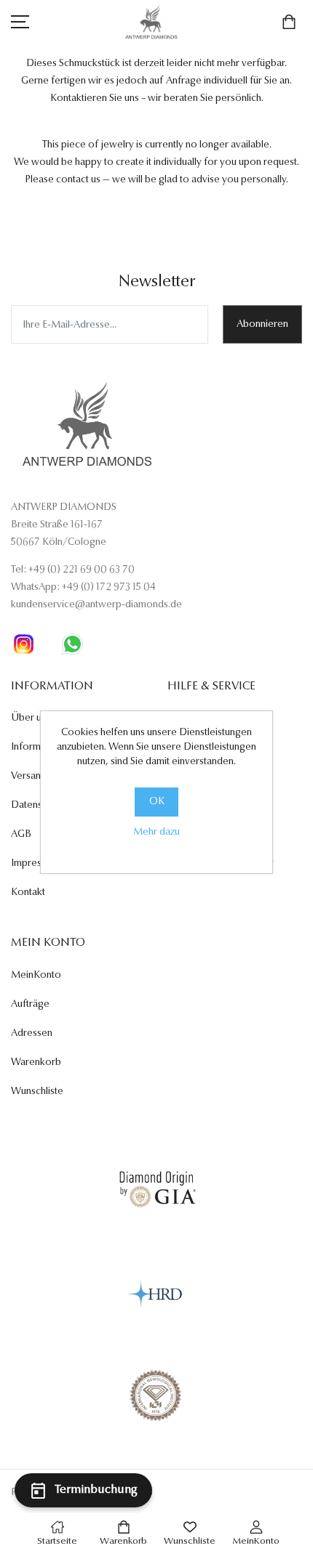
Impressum (35, 864)
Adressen (31, 1034)
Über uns (31, 718)
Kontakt (28, 893)
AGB (21, 835)
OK (157, 802)
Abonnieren (262, 325)
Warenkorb (36, 1063)
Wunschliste (37, 1092)
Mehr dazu (156, 832)
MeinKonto (36, 976)
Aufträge (30, 1005)
